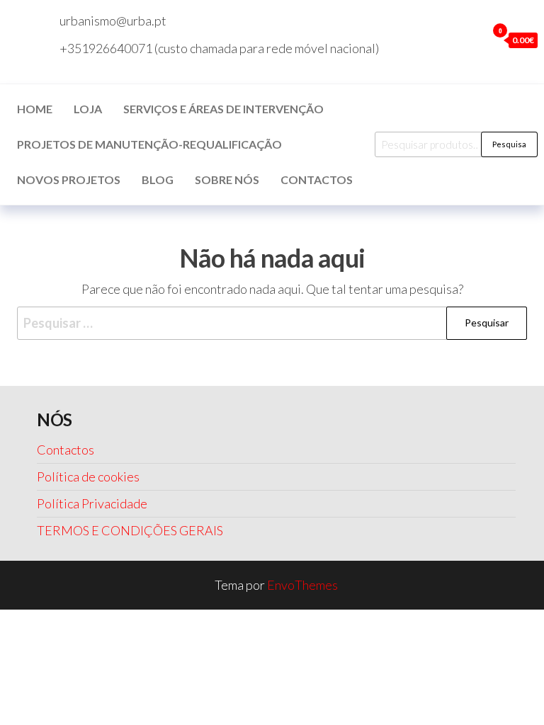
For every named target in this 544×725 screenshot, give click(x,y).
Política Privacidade (92, 503)
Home (34, 108)
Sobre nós (227, 179)
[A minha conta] (472, 39)
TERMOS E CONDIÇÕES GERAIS (130, 530)
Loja (88, 108)
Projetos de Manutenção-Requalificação (149, 144)
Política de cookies (88, 476)
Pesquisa (509, 144)
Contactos (316, 179)
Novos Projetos (68, 179)
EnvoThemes (302, 585)
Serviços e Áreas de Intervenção (223, 108)
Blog (158, 179)
